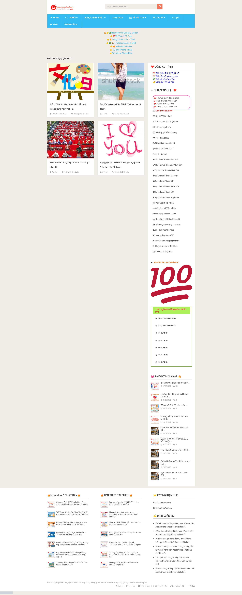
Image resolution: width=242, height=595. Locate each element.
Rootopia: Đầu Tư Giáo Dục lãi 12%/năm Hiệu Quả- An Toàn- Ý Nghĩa (125, 543)
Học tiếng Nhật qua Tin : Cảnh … (175, 450)
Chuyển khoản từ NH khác (166, 246)
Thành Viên (69, 24)
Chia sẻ (159, 17)
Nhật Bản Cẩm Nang (59, 114)
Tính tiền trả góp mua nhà (167, 76)
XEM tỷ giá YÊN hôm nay (166, 132)
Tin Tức (131, 586)
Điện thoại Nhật (160, 586)
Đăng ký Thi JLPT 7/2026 (123, 39)
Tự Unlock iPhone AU (164, 181)
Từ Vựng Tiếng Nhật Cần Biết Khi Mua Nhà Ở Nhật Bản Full (71, 564)
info (55, 24)
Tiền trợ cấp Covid (163, 127)
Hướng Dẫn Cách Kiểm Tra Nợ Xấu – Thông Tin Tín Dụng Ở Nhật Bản (71, 533)
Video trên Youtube (163, 508)
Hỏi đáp (191, 586)
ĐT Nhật (118, 17)
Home (56, 17)
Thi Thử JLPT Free (123, 36)
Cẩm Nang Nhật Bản (55, 583)
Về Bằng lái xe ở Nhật (164, 203)
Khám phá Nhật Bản (164, 251)
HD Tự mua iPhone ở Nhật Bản (168, 165)
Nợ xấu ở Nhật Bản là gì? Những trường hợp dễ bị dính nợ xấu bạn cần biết (72, 543)
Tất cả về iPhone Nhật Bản (166, 159)
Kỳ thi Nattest (161, 154)
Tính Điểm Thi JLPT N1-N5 (167, 73)
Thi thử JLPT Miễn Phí (167, 106)
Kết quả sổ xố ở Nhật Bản (166, 121)
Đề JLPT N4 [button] (163, 340)
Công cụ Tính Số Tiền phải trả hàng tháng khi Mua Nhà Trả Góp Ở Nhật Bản (72, 503)
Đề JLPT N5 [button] (163, 333)
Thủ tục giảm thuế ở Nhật (167, 98)
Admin (104, 114)
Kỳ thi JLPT (138, 17)
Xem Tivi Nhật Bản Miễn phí (167, 219)
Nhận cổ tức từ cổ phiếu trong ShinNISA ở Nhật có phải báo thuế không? (123, 514)
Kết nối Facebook (163, 502)
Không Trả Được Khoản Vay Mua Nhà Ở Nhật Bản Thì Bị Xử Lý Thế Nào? (71, 523)
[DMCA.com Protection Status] (6, 593)
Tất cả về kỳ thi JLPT (164, 148)
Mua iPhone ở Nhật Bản (166, 101)
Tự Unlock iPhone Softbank (167, 186)
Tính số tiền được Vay (165, 79)
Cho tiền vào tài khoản (164, 230)
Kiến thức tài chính (124, 46)
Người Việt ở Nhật (163, 116)
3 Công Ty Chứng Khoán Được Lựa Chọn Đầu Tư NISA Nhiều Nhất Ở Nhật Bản (125, 555)
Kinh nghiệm (145, 586)
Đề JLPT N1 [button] (163, 362)
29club (158, 523)
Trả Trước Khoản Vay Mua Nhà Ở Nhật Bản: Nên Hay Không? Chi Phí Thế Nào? (72, 513)
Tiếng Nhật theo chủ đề (165, 143)
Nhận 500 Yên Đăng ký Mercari (124, 33)
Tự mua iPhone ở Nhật (122, 50)
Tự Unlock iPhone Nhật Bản (167, 170)
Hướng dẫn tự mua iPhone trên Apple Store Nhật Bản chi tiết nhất (174, 549)
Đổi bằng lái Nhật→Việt (165, 213)
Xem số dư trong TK (164, 235)
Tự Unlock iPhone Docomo (166, 176)
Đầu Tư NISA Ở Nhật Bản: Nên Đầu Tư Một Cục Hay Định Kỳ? (125, 523)
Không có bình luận (81, 114)
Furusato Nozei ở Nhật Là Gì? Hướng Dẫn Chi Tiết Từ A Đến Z (124, 503)
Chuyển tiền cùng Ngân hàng (167, 241)
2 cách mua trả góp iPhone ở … (175, 383)
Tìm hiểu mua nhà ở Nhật (125, 43)
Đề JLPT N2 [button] (163, 355)
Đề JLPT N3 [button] (163, 348)
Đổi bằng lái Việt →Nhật (165, 208)
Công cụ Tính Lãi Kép (165, 82)
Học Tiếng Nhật (162, 138)
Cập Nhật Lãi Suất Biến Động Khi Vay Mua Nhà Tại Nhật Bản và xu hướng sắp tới (71, 555)
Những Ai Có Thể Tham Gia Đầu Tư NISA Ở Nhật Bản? (123, 564)
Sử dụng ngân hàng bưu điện (167, 224)
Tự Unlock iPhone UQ (164, 192)
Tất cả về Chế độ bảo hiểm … (174, 405)
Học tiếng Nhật (95, 17)
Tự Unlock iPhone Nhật (122, 53)
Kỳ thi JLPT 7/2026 (165, 104)
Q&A (177, 17)
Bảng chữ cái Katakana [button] (167, 326)
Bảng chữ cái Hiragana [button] (167, 318)
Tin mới (72, 17)
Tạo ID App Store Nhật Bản (166, 197)
